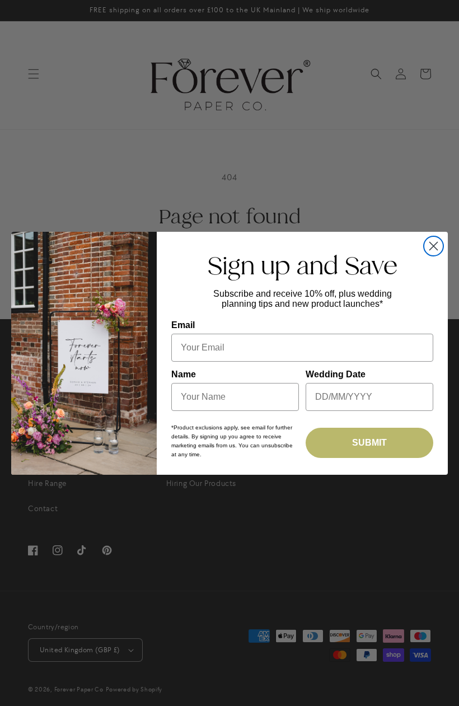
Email (183, 325)
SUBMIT (369, 442)
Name (183, 374)
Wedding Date (336, 374)
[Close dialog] (433, 246)
